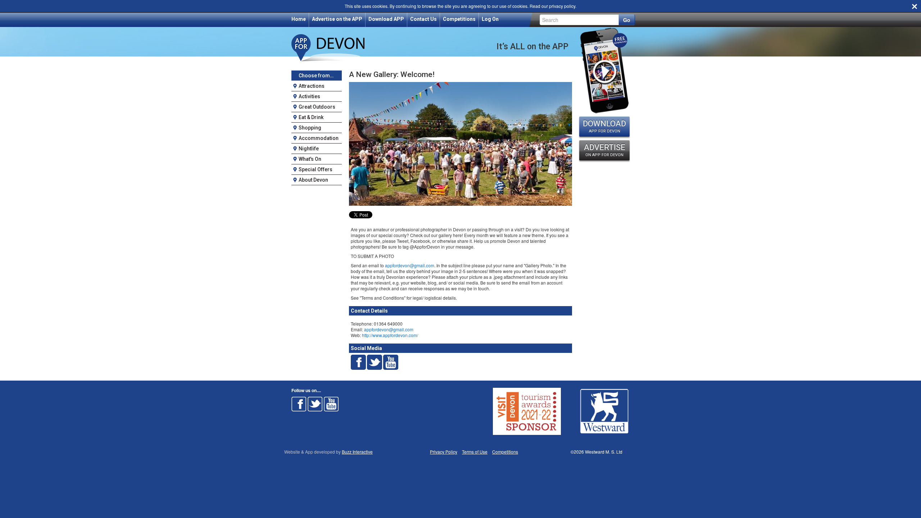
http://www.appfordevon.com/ (390, 335)
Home (298, 19)
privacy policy (562, 6)
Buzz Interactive (357, 452)
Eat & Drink (311, 117)
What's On (310, 159)
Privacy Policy (443, 451)
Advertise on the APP (337, 19)
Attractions (312, 86)
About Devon (313, 180)
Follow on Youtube (331, 404)
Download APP (386, 19)
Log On (490, 19)
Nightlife (309, 148)
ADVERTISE (604, 150)
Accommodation (319, 138)
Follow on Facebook (299, 404)
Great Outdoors (317, 107)
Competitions (459, 19)
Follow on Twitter (315, 404)
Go (626, 19)
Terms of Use (474, 451)
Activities (309, 96)
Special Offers (315, 169)
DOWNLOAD (604, 126)
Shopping (310, 128)
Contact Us (423, 19)
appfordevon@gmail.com (409, 265)
